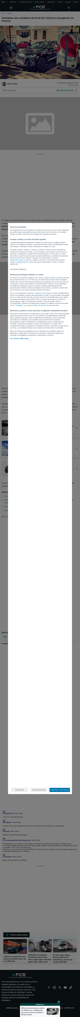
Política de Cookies (17, 260)
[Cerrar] (59, 1002)
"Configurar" (19, 305)
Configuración (38, 790)
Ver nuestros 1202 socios (19, 338)
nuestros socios (40, 293)
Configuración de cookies (25, 262)
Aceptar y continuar (60, 790)
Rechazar (19, 790)
